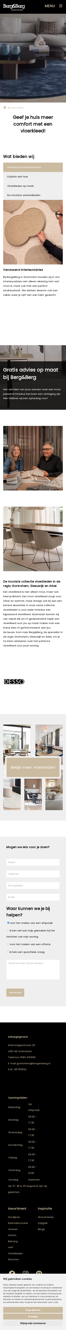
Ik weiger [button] (33, 1316)
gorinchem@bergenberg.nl (33, 1063)
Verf (10, 1247)
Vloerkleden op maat (20, 186)
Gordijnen (14, 1217)
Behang (13, 1241)
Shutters (13, 1259)
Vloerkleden (15, 1253)
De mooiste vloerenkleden (23, 195)
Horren (12, 1235)
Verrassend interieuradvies (24, 167)
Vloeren (13, 1229)
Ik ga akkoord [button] (33, 1310)
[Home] (4, 107)
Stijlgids (43, 1223)
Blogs (41, 1229)
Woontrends (46, 1217)
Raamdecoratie (18, 1223)
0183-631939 (28, 1057)
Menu (50, 5)
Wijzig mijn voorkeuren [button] (33, 1323)
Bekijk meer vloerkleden (33, 767)
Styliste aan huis (17, 176)
